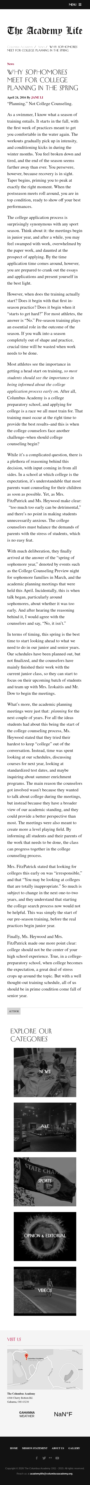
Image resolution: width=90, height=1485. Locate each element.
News (41, 47)
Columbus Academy (20, 47)
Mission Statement (34, 1448)
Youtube (57, 1459)
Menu (73, 5)
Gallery (74, 1448)
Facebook (38, 1459)
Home (14, 1448)
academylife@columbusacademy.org (51, 1473)
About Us (58, 1448)
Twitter (44, 1459)
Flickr (51, 1459)
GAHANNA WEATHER (45, 1417)
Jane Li (37, 97)
